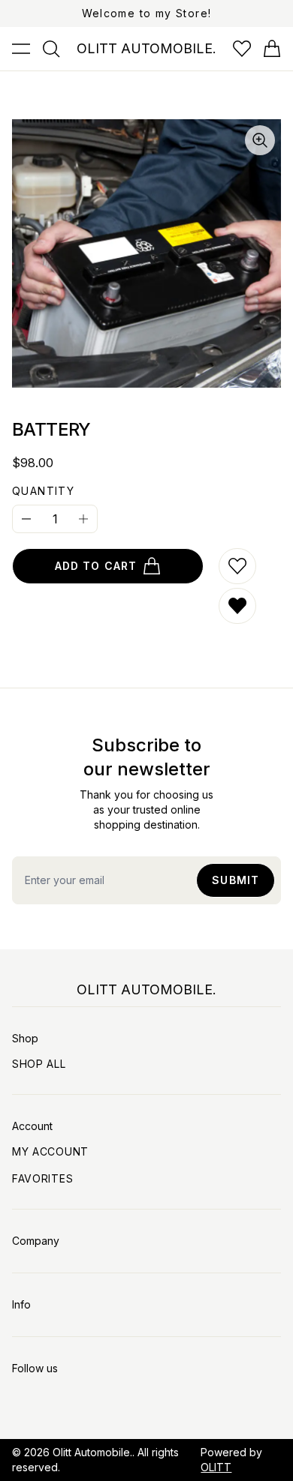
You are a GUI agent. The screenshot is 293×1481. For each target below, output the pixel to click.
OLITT (216, 1467)
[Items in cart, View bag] (272, 49)
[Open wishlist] (242, 49)
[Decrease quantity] (26, 518)
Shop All (39, 1063)
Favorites (42, 1178)
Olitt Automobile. (92, 1452)
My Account (50, 1151)
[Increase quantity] (83, 518)
